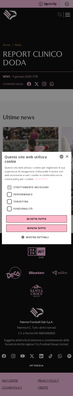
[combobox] (61, 157)
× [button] (66, 156)
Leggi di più (41, 179)
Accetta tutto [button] (36, 218)
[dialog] (36, 198)
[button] (36, 237)
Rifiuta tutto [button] (36, 228)
